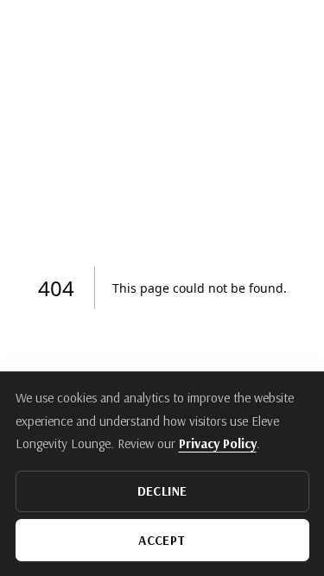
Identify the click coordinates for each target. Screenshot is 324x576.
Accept (161, 540)
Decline (162, 491)
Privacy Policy (218, 443)
